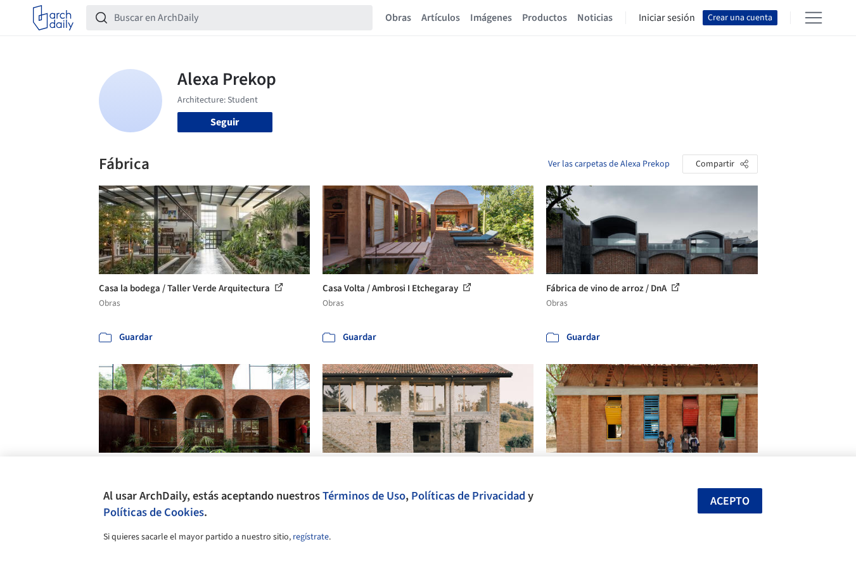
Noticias (595, 18)
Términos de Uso (364, 496)
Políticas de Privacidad (468, 496)
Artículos (440, 18)
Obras (398, 18)
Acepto (730, 501)
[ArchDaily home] (53, 17)
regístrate (311, 537)
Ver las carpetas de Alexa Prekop (609, 164)
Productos (544, 18)
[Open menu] (813, 18)
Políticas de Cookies (153, 512)
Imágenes (491, 18)
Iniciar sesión (667, 18)
